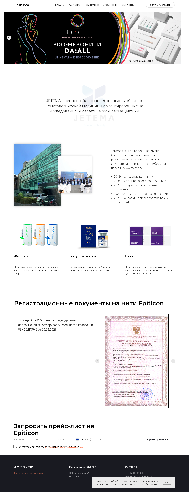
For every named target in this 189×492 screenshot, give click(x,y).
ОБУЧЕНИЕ (74, 4)
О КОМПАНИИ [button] (110, 4)
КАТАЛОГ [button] (60, 4)
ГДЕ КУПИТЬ (127, 4)
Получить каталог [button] (160, 5)
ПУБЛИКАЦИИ (92, 4)
